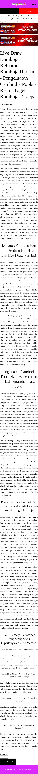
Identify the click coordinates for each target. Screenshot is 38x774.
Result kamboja (6, 517)
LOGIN (9, 11)
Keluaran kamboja (7, 262)
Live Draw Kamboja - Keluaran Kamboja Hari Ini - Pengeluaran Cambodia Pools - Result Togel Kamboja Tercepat (18, 19)
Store (2, 16)
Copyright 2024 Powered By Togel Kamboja (19, 769)
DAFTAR (28, 11)
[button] (8, 762)
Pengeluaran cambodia (8, 393)
